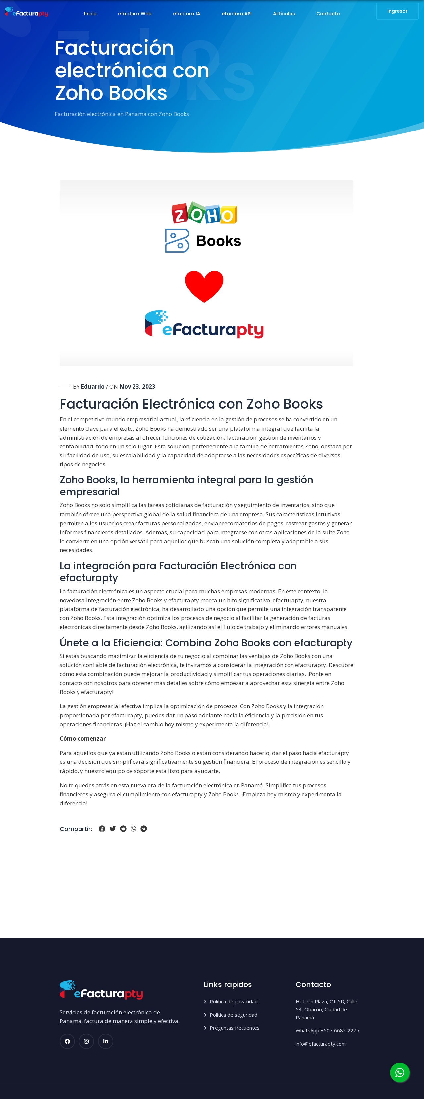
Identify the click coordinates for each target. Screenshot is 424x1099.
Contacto (328, 13)
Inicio (90, 13)
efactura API (237, 13)
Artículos (284, 13)
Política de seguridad (233, 1014)
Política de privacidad (234, 1001)
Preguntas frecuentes (235, 1027)
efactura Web (135, 13)
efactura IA (186, 13)
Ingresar (397, 11)
